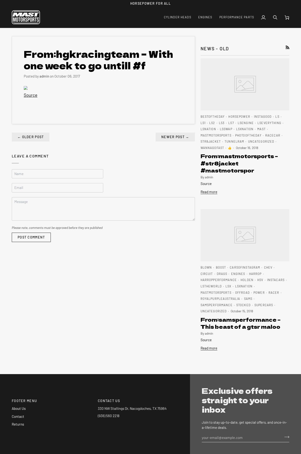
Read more (209, 192)
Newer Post (175, 137)
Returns (18, 424)
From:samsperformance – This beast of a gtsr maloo (241, 323)
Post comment (31, 237)
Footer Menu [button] (24, 401)
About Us (19, 408)
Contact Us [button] (109, 401)
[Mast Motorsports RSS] (287, 47)
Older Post (30, 137)
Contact (18, 416)
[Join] (285, 437)
